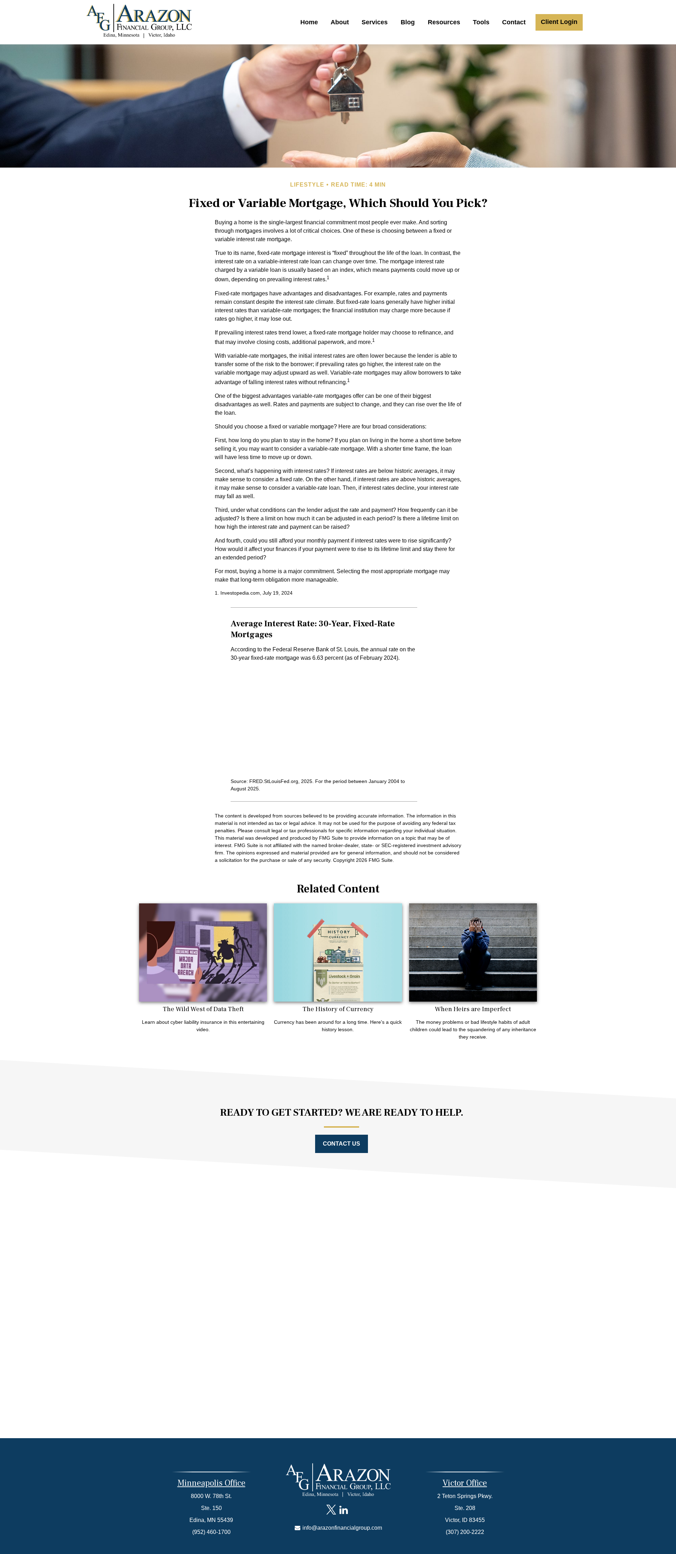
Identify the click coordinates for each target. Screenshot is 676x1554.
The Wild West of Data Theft (203, 1009)
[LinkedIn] (343, 1510)
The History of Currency (338, 1009)
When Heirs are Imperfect (473, 1009)
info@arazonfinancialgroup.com (341, 1528)
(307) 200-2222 (465, 1532)
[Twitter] (331, 1510)
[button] (309, 22)
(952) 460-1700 (211, 1532)
